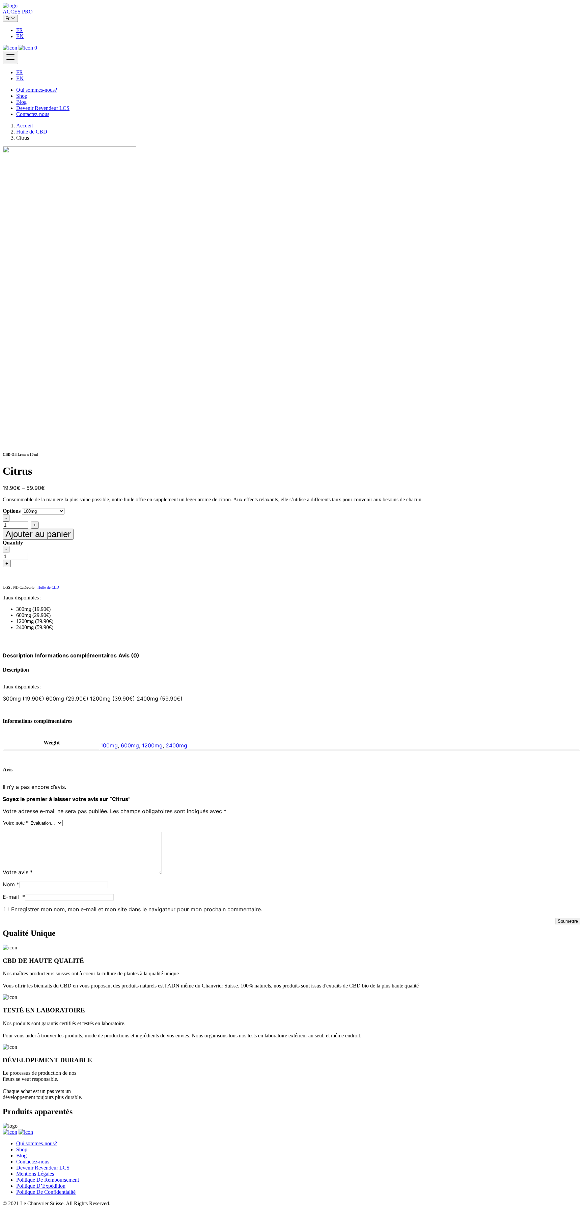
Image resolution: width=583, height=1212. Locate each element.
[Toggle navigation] (10, 57)
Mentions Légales (35, 1174)
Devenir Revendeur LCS (43, 108)
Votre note (16, 823)
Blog (21, 102)
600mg (130, 745)
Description (18, 655)
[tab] (18, 655)
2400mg (176, 745)
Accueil (24, 125)
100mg (109, 745)
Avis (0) (128, 655)
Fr (8, 18)
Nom (11, 884)
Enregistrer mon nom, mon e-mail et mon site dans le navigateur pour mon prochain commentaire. (136, 909)
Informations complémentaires (76, 655)
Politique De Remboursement (47, 1180)
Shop (21, 96)
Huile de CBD (31, 132)
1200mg (152, 745)
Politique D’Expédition (40, 1186)
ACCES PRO (18, 11)
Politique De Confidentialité (46, 1192)
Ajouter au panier (38, 534)
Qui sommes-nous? (36, 90)
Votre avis (18, 872)
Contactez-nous (32, 114)
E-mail (14, 896)
